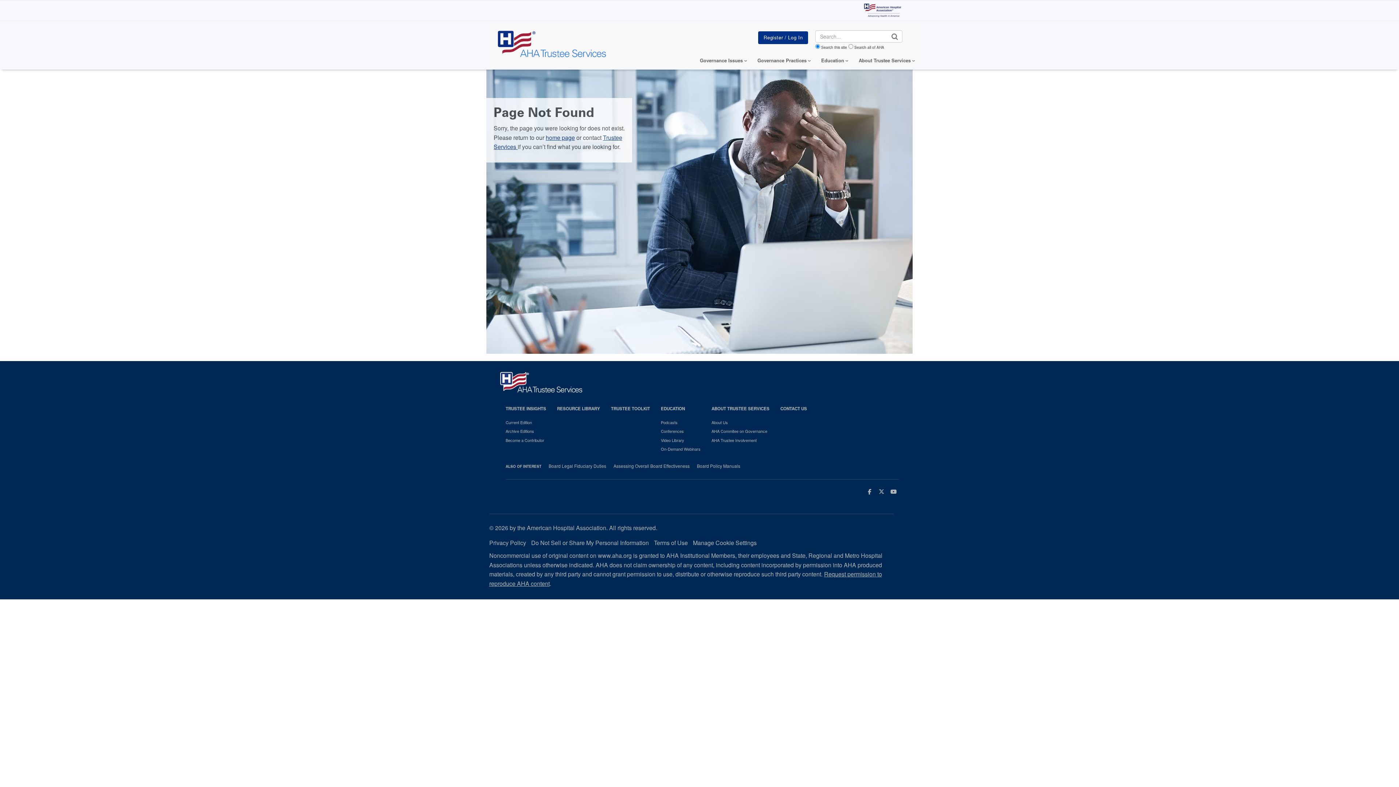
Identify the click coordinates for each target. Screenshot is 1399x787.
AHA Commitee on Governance (739, 431)
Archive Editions (520, 431)
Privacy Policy (507, 543)
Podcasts (669, 422)
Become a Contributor (525, 440)
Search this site (834, 47)
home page (560, 137)
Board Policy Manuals (718, 466)
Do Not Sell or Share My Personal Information (590, 543)
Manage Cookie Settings (725, 543)
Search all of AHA (869, 47)
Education (673, 409)
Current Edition (519, 422)
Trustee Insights (526, 409)
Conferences (672, 431)
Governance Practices (782, 60)
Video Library (672, 440)
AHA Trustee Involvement (734, 440)
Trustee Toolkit (630, 409)
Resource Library (578, 409)
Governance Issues (721, 60)
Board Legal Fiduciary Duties (577, 466)
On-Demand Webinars (681, 448)
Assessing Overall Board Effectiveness (652, 466)
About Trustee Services (885, 60)
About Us (720, 422)
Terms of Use (671, 543)
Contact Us (793, 409)
